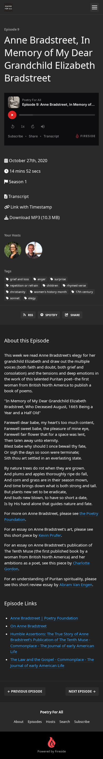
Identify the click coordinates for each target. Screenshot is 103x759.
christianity (17, 292)
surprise (60, 279)
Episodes (35, 721)
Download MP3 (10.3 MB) (34, 217)
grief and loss (19, 279)
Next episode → (82, 691)
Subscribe (82, 721)
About (19, 721)
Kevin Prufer (50, 535)
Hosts (50, 721)
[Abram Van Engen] (33, 251)
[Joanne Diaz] (12, 251)
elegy (31, 298)
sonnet (14, 298)
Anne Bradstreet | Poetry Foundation (44, 618)
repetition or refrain (23, 285)
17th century (84, 292)
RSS (30, 315)
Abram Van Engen (75, 584)
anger (41, 279)
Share (75, 315)
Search (64, 721)
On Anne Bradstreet (28, 626)
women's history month (50, 292)
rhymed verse (76, 285)
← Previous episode (24, 691)
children (52, 285)
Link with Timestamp (31, 207)
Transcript (18, 196)
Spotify (51, 315)
